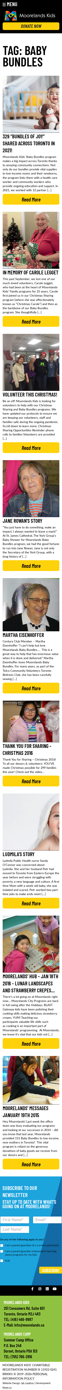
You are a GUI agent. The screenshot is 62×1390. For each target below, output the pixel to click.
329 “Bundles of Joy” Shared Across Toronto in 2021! (29, 143)
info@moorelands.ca (29, 1325)
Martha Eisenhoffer (23, 635)
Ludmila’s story (19, 854)
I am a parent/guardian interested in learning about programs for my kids (30, 1253)
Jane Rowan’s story (22, 520)
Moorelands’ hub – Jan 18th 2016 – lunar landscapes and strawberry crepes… (30, 983)
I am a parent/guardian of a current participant (32, 1245)
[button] (12, 4)
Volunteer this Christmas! (30, 394)
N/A (7, 1260)
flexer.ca (6, 1388)
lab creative (27, 1383)
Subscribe (50, 1270)
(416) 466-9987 (22, 1319)
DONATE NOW (31, 26)
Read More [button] (31, 199)
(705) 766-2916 (21, 1356)
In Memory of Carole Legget (31, 272)
